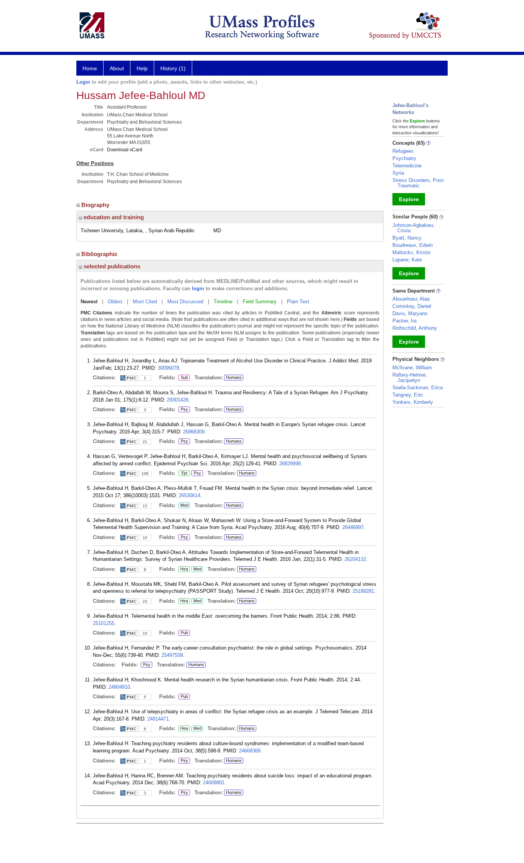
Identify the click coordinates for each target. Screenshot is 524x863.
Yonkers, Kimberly (412, 402)
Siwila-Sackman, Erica (417, 387)
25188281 (363, 591)
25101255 (103, 623)
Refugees (403, 151)
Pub (183, 633)
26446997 (353, 527)
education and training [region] (113, 217)
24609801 (213, 782)
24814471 (158, 719)
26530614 (189, 495)
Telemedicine (407, 166)
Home (89, 68)
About (117, 68)
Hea (183, 569)
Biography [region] (96, 205)
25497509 (172, 655)
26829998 (290, 463)
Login (83, 82)
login (198, 288)
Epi (183, 473)
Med (183, 505)
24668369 (249, 751)
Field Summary (260, 301)
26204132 (355, 559)
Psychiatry (404, 158)
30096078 (168, 368)
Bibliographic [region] (100, 254)
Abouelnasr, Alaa (411, 299)
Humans (234, 377)
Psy (183, 409)
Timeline (223, 301)
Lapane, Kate (407, 260)
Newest (89, 301)
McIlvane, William (412, 367)
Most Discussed (185, 301)
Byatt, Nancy (407, 238)
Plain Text (298, 301)
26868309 (193, 432)
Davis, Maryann (409, 313)
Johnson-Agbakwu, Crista (413, 227)
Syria (398, 173)
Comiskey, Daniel (411, 306)
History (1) (173, 68)
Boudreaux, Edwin (412, 245)
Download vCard (124, 149)
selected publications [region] (111, 266)
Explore (409, 199)
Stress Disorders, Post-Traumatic (418, 182)
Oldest (115, 301)
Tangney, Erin (407, 395)
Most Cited (145, 301)
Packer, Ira (404, 321)
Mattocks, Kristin (411, 252)
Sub (183, 377)
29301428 (177, 400)
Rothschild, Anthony (414, 328)
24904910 (119, 687)
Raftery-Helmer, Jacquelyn (409, 377)
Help (142, 68)
